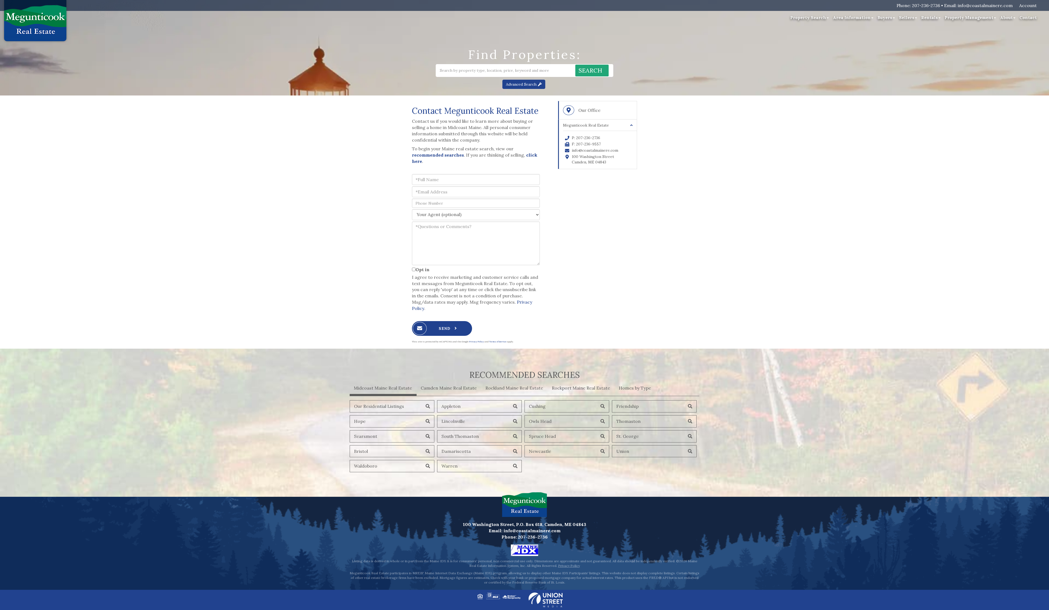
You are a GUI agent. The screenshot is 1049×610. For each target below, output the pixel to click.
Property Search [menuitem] (808, 17)
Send (445, 328)
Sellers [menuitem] (906, 17)
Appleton (451, 406)
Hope (360, 421)
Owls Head (540, 421)
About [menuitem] (1006, 17)
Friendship (627, 406)
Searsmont (365, 436)
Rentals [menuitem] (929, 17)
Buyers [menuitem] (884, 17)
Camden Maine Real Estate (449, 388)
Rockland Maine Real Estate (514, 388)
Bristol (361, 451)
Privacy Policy (476, 341)
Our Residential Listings (379, 406)
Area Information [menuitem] (852, 17)
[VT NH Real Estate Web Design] (546, 599)
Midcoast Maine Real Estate (383, 388)
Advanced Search (521, 84)
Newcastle (540, 451)
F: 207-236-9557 (586, 144)
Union (622, 451)
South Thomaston (460, 436)
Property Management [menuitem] (969, 17)
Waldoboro (365, 466)
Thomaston (628, 421)
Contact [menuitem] (1028, 17)
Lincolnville (453, 421)
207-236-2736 (926, 5)
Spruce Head (542, 436)
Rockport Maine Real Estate (581, 388)
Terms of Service (497, 341)
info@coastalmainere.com (985, 5)
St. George (627, 436)
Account (1028, 5)
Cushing (537, 406)
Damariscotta (456, 451)
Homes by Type (635, 388)
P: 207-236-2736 (586, 137)
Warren (449, 466)
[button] (592, 70)
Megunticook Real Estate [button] (586, 125)
